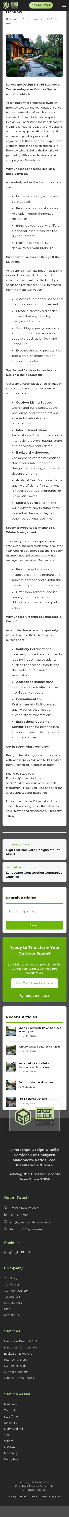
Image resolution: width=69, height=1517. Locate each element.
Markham (10, 1404)
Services (12, 1331)
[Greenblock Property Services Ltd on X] (28, 1252)
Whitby (9, 1441)
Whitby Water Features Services (39, 1046)
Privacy (12, 1496)
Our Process (12, 1284)
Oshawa (9, 1447)
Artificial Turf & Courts (19, 1378)
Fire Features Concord (33, 1098)
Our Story (10, 1278)
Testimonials (12, 1296)
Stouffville (11, 1416)
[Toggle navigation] (64, 5)
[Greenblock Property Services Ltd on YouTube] (23, 1252)
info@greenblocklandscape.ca (30, 1222)
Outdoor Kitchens (16, 1371)
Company (13, 1268)
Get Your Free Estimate (34, 983)
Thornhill (10, 1410)
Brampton (11, 1459)
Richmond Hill (13, 1428)
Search (35, 925)
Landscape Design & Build (21, 1341)
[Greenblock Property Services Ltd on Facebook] (5, 1252)
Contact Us (11, 1314)
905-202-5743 (41, 5)
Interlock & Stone (16, 1359)
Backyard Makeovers (18, 1353)
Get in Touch (16, 1197)
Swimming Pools (15, 1365)
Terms (22, 1496)
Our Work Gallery (16, 1290)
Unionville (10, 1422)
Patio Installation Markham (35, 1082)
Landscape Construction (20, 1347)
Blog (7, 1309)
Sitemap (33, 1496)
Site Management (51, 1496)
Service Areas (13, 1302)
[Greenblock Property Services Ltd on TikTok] (10, 1252)
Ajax (7, 1434)
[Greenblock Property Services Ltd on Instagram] (16, 1252)
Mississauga (11, 1453)
